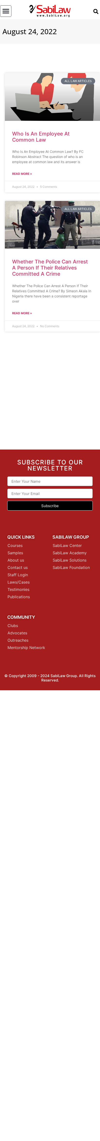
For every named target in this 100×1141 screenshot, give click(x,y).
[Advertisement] (50, 392)
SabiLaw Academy (70, 552)
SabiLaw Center (67, 545)
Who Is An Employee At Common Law (41, 137)
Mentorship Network (26, 647)
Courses (15, 545)
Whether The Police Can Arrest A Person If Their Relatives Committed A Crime (50, 268)
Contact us (18, 567)
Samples (15, 552)
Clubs (13, 625)
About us (16, 560)
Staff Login (18, 574)
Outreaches (18, 640)
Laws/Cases (19, 582)
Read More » (22, 174)
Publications (19, 596)
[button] (5, 11)
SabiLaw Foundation (71, 567)
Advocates (17, 632)
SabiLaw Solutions (69, 560)
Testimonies (18, 589)
